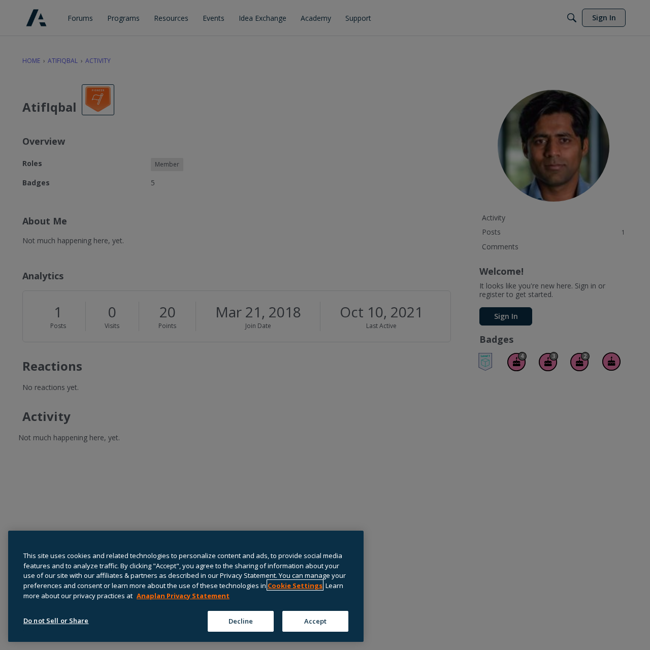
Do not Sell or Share (56, 620)
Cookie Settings (295, 585)
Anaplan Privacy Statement (183, 595)
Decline (241, 620)
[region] (186, 586)
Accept (315, 620)
